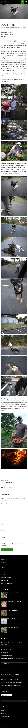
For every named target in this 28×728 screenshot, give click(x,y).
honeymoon (16, 22)
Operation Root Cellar (6, 649)
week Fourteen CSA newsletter (12, 685)
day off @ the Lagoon (6, 481)
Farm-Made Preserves (6, 577)
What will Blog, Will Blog (6, 583)
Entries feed (4, 713)
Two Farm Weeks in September (8, 661)
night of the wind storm (7, 486)
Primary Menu (26, 2)
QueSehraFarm (13, 27)
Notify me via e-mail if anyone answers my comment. (12, 544)
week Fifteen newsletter (16, 682)
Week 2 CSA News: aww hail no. (18, 679)
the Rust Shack (4, 652)
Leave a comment (22, 27)
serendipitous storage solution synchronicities (12, 658)
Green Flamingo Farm (6, 22)
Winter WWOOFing (5, 663)
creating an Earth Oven (6, 655)
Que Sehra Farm (6, 2)
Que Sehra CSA (4, 580)
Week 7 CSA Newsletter (13, 674)
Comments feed (5, 716)
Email (3, 530)
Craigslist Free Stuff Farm (7, 647)
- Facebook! (3, 561)
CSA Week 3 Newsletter (16, 677)
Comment (4, 504)
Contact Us (3, 574)
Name (3, 524)
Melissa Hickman (5, 679)
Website (3, 537)
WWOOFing (23, 22)
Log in (2, 710)
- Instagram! (4, 562)
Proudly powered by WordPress (7, 726)
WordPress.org (4, 719)
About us (3, 572)
